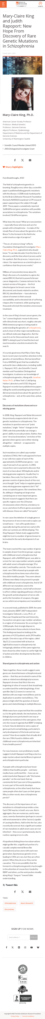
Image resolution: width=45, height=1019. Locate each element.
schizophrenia (35, 327)
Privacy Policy (15, 1016)
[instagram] (25, 947)
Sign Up (34, 937)
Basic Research (27, 903)
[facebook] (6, 947)
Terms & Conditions (28, 1016)
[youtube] (31, 947)
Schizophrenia (10, 903)
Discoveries (9, 909)
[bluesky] (38, 947)
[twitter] (12, 947)
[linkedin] (19, 947)
